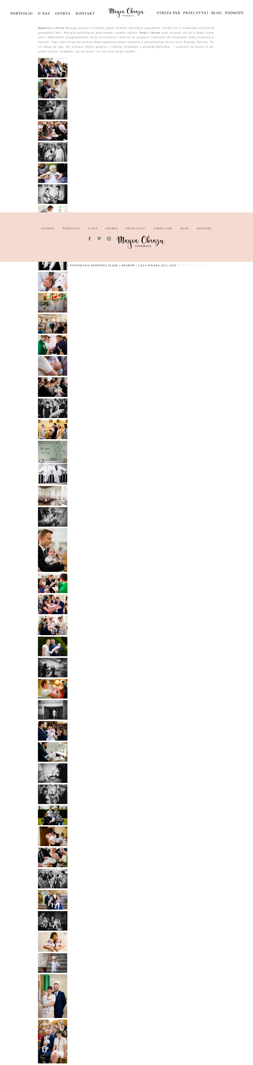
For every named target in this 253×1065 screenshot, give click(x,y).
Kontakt (85, 13)
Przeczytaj (195, 13)
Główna (48, 228)
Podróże (234, 13)
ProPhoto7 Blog (195, 265)
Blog (216, 13)
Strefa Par (168, 13)
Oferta (63, 13)
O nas (44, 13)
